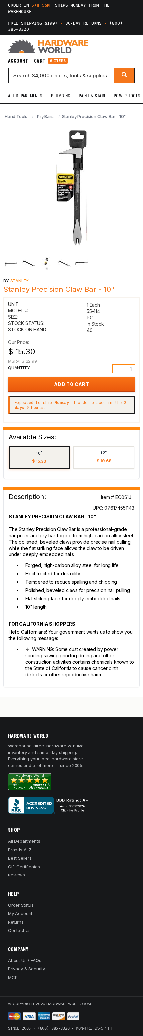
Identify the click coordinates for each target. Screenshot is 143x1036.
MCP (13, 977)
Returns (16, 922)
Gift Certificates (24, 866)
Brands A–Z (20, 849)
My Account (20, 913)
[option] (39, 457)
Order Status (21, 905)
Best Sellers (20, 858)
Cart (50, 61)
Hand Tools (16, 116)
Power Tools (127, 95)
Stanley (19, 280)
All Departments (25, 95)
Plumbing (60, 95)
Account (18, 60)
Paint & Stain (92, 95)
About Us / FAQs (24, 960)
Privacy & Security (26, 968)
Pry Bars (45, 116)
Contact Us (19, 930)
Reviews (16, 874)
